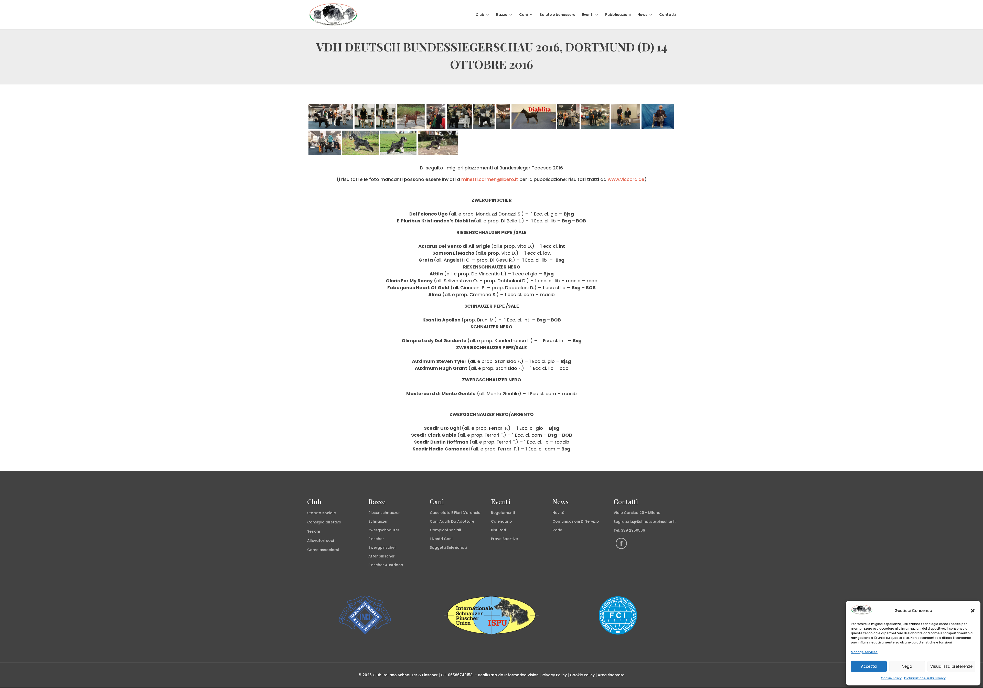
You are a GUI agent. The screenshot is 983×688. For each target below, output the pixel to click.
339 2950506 (633, 530)
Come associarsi (323, 549)
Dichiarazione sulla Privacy (925, 678)
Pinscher (376, 538)
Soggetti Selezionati (448, 547)
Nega (907, 666)
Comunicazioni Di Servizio (575, 521)
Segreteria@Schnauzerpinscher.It (645, 521)
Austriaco (394, 564)
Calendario (501, 521)
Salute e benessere (557, 15)
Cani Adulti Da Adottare (452, 521)
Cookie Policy (891, 678)
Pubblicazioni (618, 15)
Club (480, 15)
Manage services (864, 652)
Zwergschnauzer (383, 530)
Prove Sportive (504, 538)
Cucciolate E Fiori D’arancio (455, 512)
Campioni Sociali (445, 530)
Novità (558, 512)
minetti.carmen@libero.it (489, 179)
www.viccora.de (626, 179)
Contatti (667, 15)
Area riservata (611, 675)
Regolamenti (503, 512)
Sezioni (313, 531)
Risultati (498, 530)
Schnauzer (378, 521)
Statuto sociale (321, 512)
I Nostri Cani (441, 538)
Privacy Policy (554, 675)
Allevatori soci (320, 540)
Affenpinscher (381, 556)
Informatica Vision (521, 675)
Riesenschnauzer (384, 512)
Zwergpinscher (382, 547)
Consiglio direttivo (324, 522)
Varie (557, 530)
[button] (972, 610)
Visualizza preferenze (951, 666)
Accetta (869, 666)
